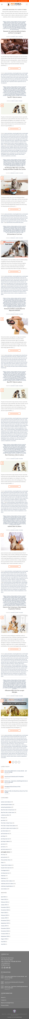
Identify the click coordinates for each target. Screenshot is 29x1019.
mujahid (21, 36)
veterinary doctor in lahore (19, 154)
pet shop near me (11, 26)
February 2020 (4, 915)
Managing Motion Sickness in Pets (12, 786)
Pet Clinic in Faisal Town (16, 76)
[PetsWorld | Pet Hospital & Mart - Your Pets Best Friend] (14, 4)
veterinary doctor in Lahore (9, 143)
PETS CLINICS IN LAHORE (13, 151)
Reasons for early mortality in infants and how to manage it (14, 32)
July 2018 (3, 941)
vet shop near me (10, 93)
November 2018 (5, 931)
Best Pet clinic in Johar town (13, 23)
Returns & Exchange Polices (7, 1002)
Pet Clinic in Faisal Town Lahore (10, 24)
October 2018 (4, 933)
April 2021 (3, 896)
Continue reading (14, 68)
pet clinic (10, 76)
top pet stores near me (22, 81)
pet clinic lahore (14, 25)
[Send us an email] (9, 967)
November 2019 (5, 920)
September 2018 (5, 936)
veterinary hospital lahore (13, 95)
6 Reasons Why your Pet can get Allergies (14, 691)
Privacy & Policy (5, 1005)
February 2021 (4, 902)
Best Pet (5, 747)
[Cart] (27, 4)
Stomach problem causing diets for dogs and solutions (14, 309)
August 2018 (4, 938)
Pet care (6, 76)
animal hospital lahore (9, 22)
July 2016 (3, 944)
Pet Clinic (18, 147)
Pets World (20, 366)
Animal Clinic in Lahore (14, 526)
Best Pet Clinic (9, 747)
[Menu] (2, 4)
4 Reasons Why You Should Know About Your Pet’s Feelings (16, 791)
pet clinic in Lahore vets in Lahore (12, 77)
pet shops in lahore (19, 26)
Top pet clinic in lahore (11, 28)
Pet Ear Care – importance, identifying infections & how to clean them (16, 781)
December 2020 (5, 907)
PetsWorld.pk (3, 367)
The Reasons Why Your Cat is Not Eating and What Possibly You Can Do (14, 168)
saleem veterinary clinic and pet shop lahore (17, 753)
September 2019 (5, 923)
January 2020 (4, 917)
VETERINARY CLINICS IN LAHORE (7, 154)
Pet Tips (19, 80)
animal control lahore (8, 21)
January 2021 (4, 904)
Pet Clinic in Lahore (23, 147)
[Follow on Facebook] (2, 967)
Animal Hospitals (10, 146)
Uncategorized (15, 29)
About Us (3, 997)
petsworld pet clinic (4, 753)
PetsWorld (25, 366)
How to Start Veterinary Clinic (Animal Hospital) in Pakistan (14, 608)
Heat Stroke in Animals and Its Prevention (14, 776)
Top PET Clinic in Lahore (14, 97)
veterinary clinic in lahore (9, 94)
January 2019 (4, 925)
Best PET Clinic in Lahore (14, 382)
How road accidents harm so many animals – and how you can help (16, 771)
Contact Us (3, 1000)
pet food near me (22, 25)
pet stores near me (16, 27)
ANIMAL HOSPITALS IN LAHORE (20, 146)
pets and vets (23, 80)
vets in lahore (23, 95)
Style (4, 28)
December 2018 (5, 928)
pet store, (9, 27)
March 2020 (4, 912)
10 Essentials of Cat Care (14, 234)
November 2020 (5, 910)
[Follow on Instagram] (5, 967)
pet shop (5, 26)
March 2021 (4, 899)
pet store (23, 78)
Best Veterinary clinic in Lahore (14, 455)
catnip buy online (13, 147)
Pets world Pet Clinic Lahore (18, 222)
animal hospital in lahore (20, 21)
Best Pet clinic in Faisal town (9, 74)
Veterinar (16, 93)
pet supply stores (14, 80)
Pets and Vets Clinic (21, 92)
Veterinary (21, 93)
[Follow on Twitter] (7, 967)
